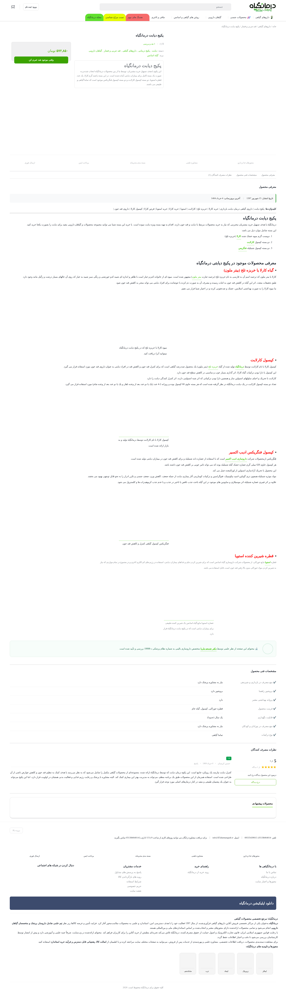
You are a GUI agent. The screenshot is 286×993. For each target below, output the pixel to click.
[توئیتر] (71, 872)
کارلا (240, 236)
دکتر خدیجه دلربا (211, 648)
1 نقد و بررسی (149, 43)
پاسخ (196, 763)
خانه (274, 26)
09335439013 (251, 837)
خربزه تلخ (216, 366)
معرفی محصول (268, 175)
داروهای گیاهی (263, 26)
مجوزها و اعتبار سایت (266, 881)
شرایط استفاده (134, 881)
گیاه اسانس (153, 55)
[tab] (268, 175)
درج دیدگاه (255, 782)
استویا (268, 562)
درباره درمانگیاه (269, 877)
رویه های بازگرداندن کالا (130, 877)
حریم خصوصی (134, 886)
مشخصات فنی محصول (246, 175)
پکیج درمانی (144, 51)
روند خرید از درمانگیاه (199, 872)
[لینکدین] (57, 872)
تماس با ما (271, 872)
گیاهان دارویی (97, 51)
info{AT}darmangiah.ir (222, 837)
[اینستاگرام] (64, 872)
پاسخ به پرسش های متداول (128, 872)
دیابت (154, 51)
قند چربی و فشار (248, 26)
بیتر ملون (202, 277)
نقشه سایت (135, 891)
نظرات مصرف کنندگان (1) (221, 175)
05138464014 (265, 837)
